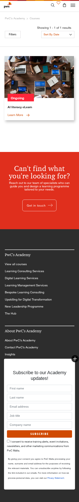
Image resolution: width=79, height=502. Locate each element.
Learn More (16, 115)
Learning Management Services (26, 285)
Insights (10, 354)
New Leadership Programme (24, 306)
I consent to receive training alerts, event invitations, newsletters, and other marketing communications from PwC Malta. (38, 446)
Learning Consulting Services (24, 271)
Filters (12, 34)
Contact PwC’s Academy (21, 347)
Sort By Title (51, 41)
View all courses (16, 264)
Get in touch (36, 205)
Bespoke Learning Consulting (24, 292)
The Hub (10, 313)
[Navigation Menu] (73, 5)
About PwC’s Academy (20, 340)
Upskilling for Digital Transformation (28, 299)
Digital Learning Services (21, 278)
